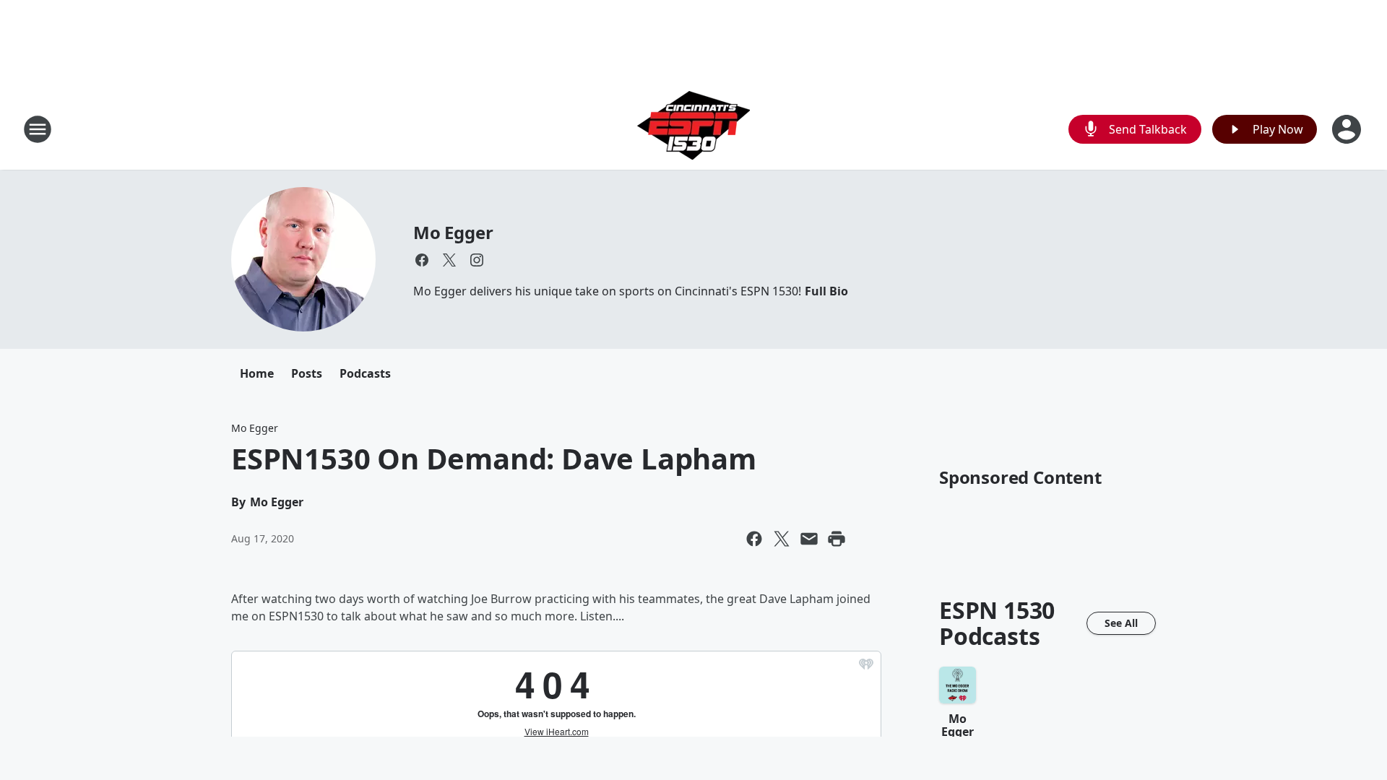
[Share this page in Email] (809, 539)
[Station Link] (693, 129)
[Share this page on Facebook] (754, 539)
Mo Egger (453, 232)
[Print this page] (836, 539)
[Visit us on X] (449, 260)
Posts (306, 373)
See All (1121, 623)
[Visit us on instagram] (476, 260)
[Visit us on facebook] (422, 260)
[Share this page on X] (782, 539)
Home (257, 373)
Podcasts (365, 373)
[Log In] (1348, 129)
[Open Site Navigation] (37, 129)
